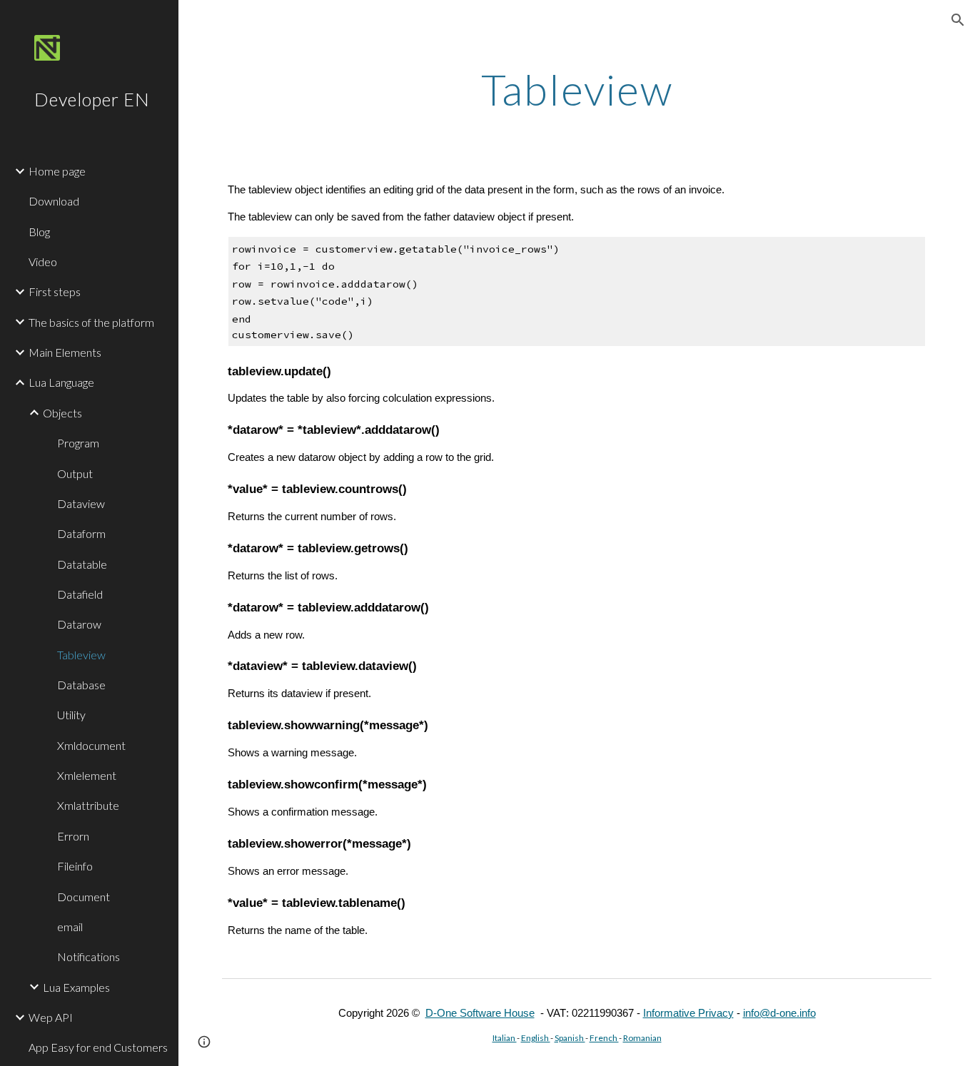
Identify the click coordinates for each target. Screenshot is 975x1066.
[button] (958, 20)
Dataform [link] (81, 533)
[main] (577, 89)
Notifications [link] (88, 956)
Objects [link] (62, 413)
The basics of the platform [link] (91, 322)
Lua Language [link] (61, 382)
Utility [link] (71, 714)
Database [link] (81, 684)
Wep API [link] (51, 1017)
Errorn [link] (73, 836)
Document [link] (83, 896)
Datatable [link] (82, 564)
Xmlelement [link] (86, 775)
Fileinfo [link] (75, 866)
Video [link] (43, 261)
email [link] (70, 926)
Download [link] (54, 201)
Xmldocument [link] (91, 745)
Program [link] (78, 443)
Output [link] (75, 473)
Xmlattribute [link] (88, 805)
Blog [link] (39, 231)
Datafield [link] (80, 594)
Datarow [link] (79, 624)
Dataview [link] (81, 503)
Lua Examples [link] (76, 987)
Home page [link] (57, 171)
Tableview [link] (81, 654)
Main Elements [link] (65, 352)
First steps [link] (55, 291)
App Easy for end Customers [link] (98, 1047)
